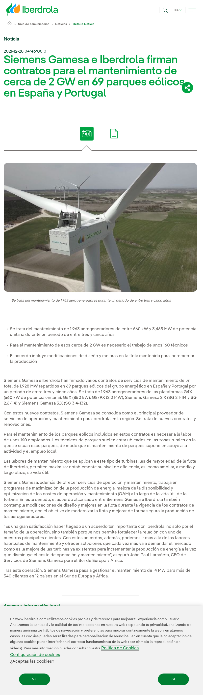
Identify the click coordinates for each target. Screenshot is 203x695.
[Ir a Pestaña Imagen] (86, 134)
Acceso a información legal (32, 606)
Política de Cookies (120, 648)
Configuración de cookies (35, 655)
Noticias (61, 24)
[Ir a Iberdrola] (25, 9)
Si (173, 679)
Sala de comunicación (33, 24)
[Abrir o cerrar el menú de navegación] (192, 10)
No (35, 679)
